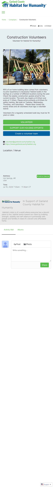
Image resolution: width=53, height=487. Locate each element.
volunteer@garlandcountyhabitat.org (20, 142)
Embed (48, 26)
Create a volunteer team (26, 133)
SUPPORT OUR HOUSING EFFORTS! (26, 128)
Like (41, 26)
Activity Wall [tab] (9, 230)
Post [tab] (18, 244)
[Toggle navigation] (3, 12)
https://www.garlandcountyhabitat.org (20, 144)
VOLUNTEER (26, 122)
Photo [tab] (29, 244)
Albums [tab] (20, 230)
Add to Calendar (43, 176)
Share (34, 26)
